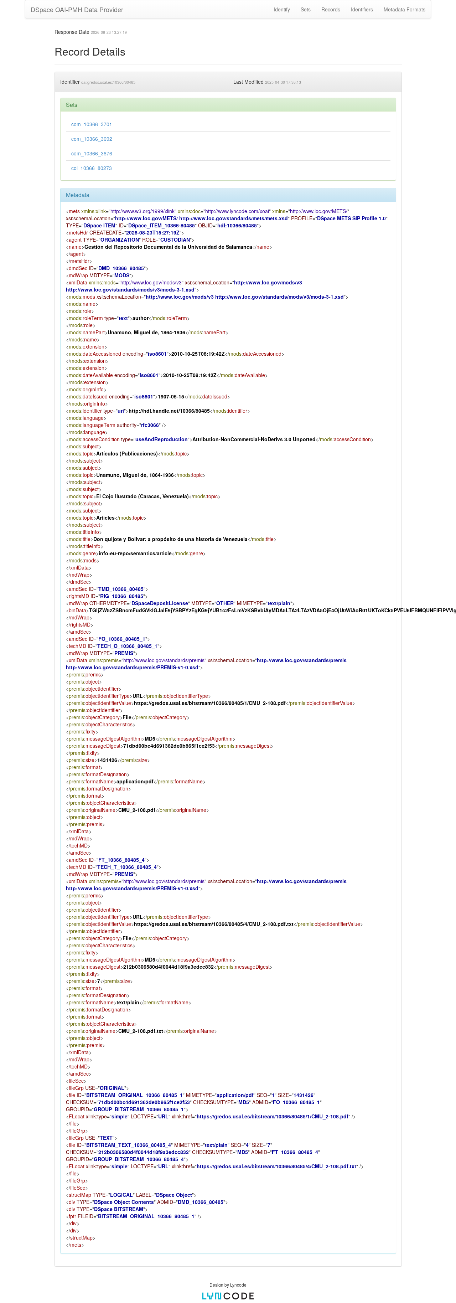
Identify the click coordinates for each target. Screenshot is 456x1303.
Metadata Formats (404, 9)
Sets (306, 9)
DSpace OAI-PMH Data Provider (77, 9)
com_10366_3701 (91, 124)
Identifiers (362, 9)
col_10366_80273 (91, 167)
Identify (282, 9)
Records (330, 9)
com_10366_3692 (91, 138)
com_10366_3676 (91, 153)
